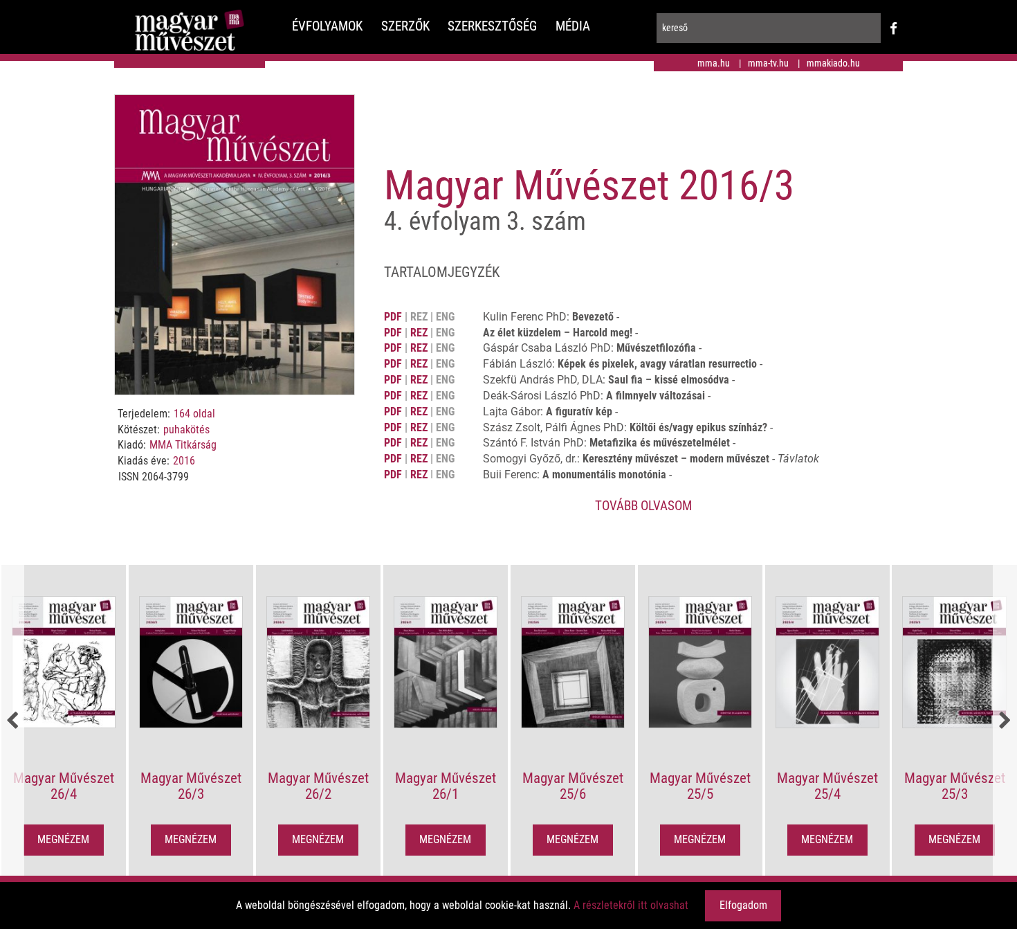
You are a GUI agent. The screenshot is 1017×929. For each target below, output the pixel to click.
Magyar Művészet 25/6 (572, 786)
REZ (419, 332)
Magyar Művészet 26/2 (318, 786)
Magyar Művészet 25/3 (954, 786)
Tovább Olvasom (643, 506)
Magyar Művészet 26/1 (445, 786)
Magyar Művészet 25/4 (827, 786)
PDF (393, 316)
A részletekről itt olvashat (631, 905)
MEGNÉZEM (63, 839)
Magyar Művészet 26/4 (63, 786)
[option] (64, 721)
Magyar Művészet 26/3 (190, 786)
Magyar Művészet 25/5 (700, 786)
